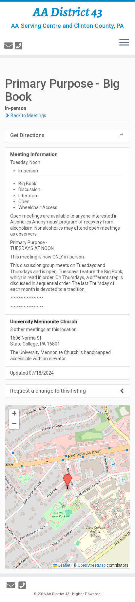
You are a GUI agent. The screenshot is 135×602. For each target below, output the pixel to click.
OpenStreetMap (92, 565)
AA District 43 (68, 12)
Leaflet (63, 565)
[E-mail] (9, 46)
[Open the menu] (124, 43)
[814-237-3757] (19, 46)
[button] (65, 476)
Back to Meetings (28, 115)
